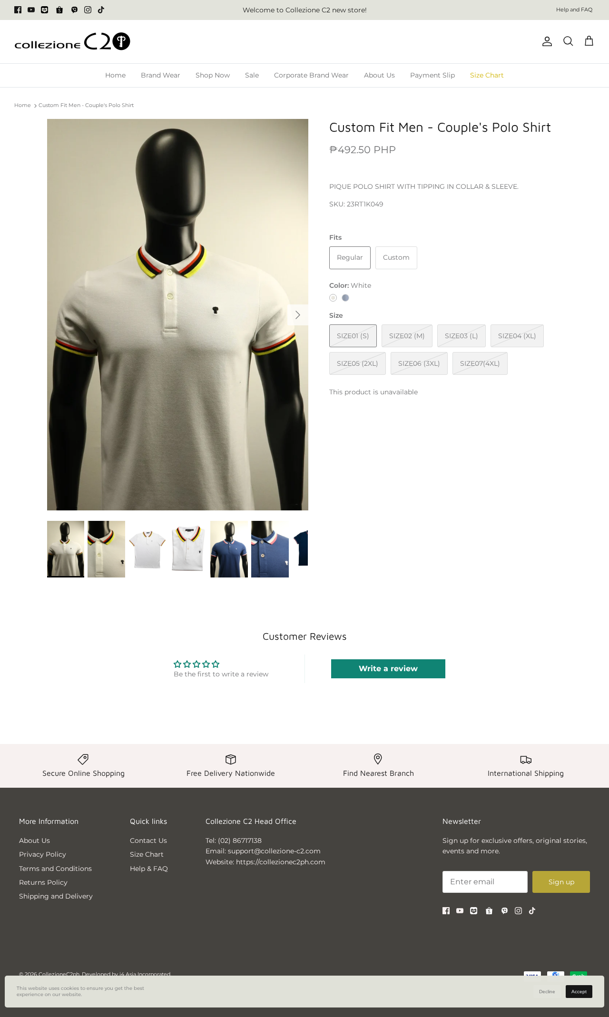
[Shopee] (59, 10)
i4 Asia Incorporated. (145, 974)
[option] (177, 315)
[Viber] (74, 9)
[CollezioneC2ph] (72, 41)
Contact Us (148, 840)
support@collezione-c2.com (274, 851)
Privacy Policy (42, 854)
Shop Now (213, 75)
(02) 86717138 (240, 840)
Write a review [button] (388, 668)
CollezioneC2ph (59, 974)
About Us (379, 75)
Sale (252, 75)
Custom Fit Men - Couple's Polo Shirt (86, 105)
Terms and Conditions (55, 868)
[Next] (297, 314)
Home (115, 75)
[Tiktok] (101, 9)
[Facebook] (17, 9)
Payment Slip (432, 75)
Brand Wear (160, 75)
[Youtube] (31, 9)
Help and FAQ (574, 9)
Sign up (561, 882)
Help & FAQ (149, 868)
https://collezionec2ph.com (280, 862)
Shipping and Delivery (56, 896)
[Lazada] (44, 9)
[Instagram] (87, 9)
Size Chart (487, 75)
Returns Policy (43, 882)
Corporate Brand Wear (311, 75)
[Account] (545, 41)
